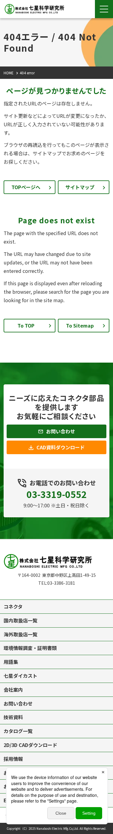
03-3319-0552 (57, 494)
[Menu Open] (104, 9)
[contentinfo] (56, 686)
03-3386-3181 (61, 583)
